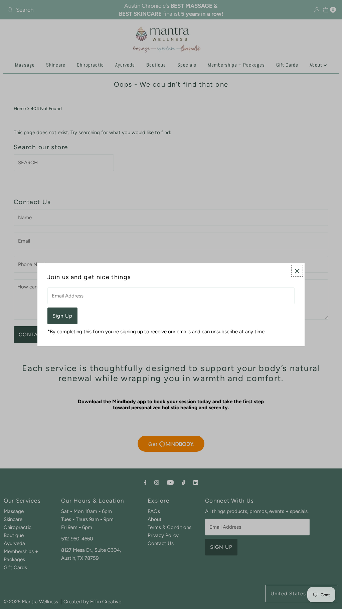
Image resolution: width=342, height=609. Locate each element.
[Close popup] (297, 271)
